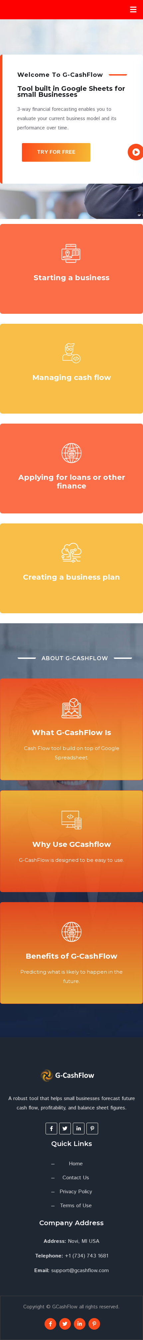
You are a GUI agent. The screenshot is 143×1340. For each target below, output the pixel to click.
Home (76, 1164)
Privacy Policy (76, 1192)
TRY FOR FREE (56, 152)
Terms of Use (76, 1206)
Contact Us (76, 1178)
